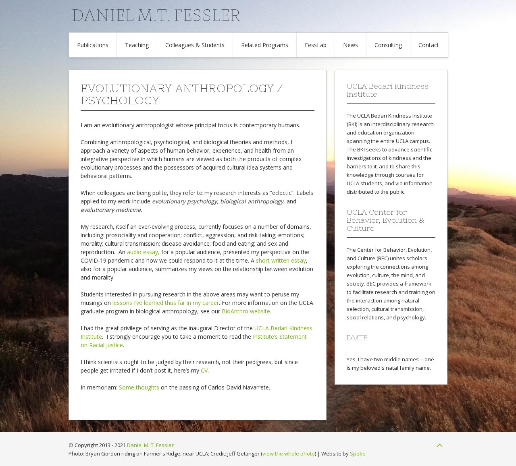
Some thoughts (139, 387)
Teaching (137, 45)
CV (204, 370)
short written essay (281, 260)
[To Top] (439, 445)
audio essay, (143, 252)
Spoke (358, 453)
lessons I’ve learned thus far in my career (165, 303)
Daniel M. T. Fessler (150, 445)
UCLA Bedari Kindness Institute (394, 115)
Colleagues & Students (195, 45)
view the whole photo (288, 453)
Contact (428, 45)
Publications (92, 45)
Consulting (388, 45)
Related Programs (264, 45)
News (350, 45)
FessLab (316, 45)
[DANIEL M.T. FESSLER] (254, 20)
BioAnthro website (246, 311)
